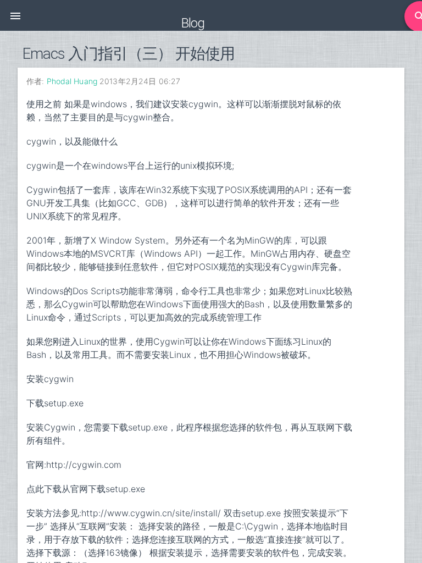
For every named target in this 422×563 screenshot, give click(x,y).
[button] (15, 15)
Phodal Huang (72, 81)
